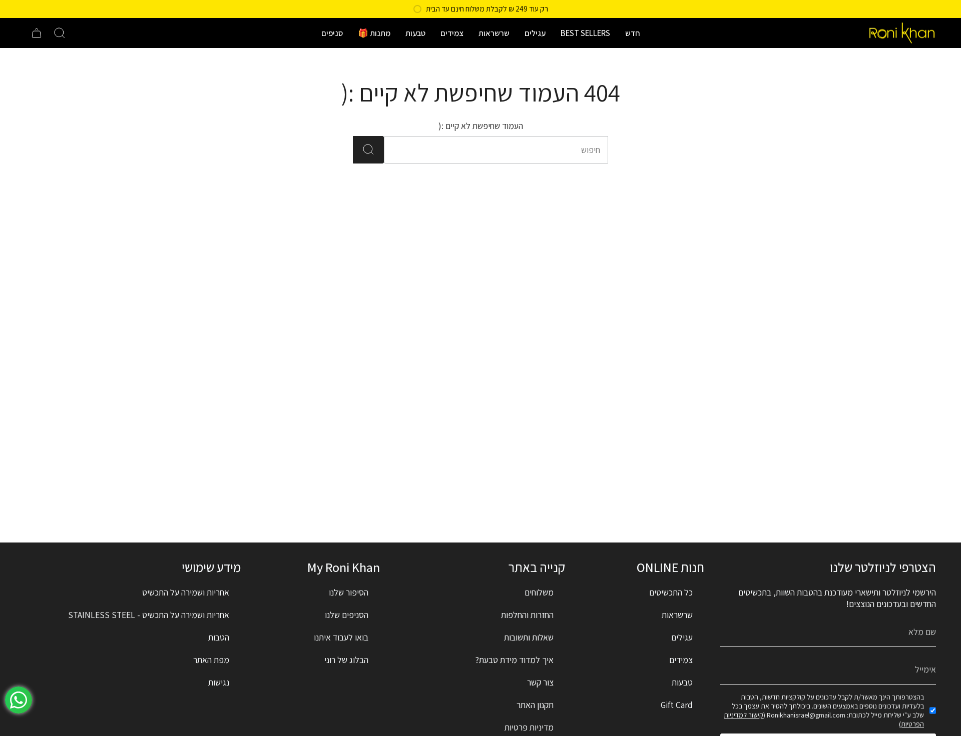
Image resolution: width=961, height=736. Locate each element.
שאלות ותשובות (529, 637)
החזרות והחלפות (527, 614)
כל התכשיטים (671, 592)
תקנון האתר (535, 704)
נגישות (218, 682)
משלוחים (539, 592)
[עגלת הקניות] (36, 33)
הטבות (218, 637)
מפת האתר (211, 660)
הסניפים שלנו (346, 614)
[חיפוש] (368, 150)
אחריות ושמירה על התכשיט (185, 592)
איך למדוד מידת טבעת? (514, 660)
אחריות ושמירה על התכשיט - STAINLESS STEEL (148, 614)
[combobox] (509, 149)
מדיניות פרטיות (529, 727)
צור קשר (540, 682)
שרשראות (677, 614)
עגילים (682, 637)
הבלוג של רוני (346, 660)
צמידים (681, 660)
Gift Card (677, 704)
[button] (633, 33)
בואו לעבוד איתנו (341, 637)
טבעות (682, 682)
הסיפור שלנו (348, 592)
